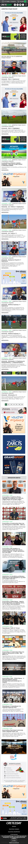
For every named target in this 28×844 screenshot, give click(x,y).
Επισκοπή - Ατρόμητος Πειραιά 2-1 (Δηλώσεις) (11, 260)
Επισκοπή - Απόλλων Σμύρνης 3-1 (10, 333)
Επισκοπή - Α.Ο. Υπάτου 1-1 (9, 233)
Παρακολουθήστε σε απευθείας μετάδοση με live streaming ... (13, 168)
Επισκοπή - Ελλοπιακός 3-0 (9, 395)
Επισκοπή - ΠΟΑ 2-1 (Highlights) (10, 128)
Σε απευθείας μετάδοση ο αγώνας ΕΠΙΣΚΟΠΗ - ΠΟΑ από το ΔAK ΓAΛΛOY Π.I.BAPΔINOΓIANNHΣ (11, 164)
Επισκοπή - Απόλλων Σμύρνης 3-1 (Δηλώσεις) (10, 305)
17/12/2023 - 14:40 (6, 159)
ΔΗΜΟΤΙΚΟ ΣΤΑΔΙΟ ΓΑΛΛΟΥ (19, 76)
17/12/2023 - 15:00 (6, 76)
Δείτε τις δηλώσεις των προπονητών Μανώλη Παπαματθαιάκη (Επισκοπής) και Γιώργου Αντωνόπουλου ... (12, 209)
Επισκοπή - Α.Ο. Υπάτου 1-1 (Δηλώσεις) (12, 206)
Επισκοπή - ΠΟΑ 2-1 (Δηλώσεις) (10, 79)
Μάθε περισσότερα (14, 842)
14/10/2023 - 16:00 (6, 203)
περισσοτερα (4, 84)
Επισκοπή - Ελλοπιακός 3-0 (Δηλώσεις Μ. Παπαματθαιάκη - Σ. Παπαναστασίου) (13, 362)
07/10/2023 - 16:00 (6, 256)
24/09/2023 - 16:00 (6, 358)
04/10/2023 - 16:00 (6, 301)
